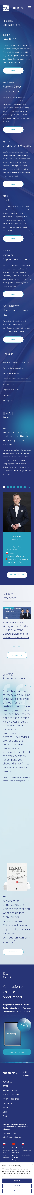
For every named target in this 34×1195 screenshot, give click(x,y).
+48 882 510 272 (11, 550)
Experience (8, 1103)
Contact (6, 1116)
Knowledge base (11, 1099)
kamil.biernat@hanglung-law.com (16, 547)
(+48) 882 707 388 (9, 1134)
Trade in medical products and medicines (16, 379)
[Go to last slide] (14, 646)
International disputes (17, 145)
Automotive (7, 395)
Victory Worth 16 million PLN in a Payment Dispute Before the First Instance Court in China (16, 631)
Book (5, 1112)
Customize (17, 1186)
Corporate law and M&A (11, 390)
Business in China (11, 1094)
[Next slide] (29, 487)
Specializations (10, 1090)
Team (5, 1086)
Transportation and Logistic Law (14, 368)
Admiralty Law (7, 400)
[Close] (32, 1164)
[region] (17, 1178)
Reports (6, 1107)
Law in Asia (10, 39)
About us (7, 1082)
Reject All (17, 1191)
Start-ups (8, 200)
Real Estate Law (8, 384)
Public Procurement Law (11, 373)
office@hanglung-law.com (12, 1137)
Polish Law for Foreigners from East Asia (16, 362)
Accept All (17, 1180)
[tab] (4, 487)
